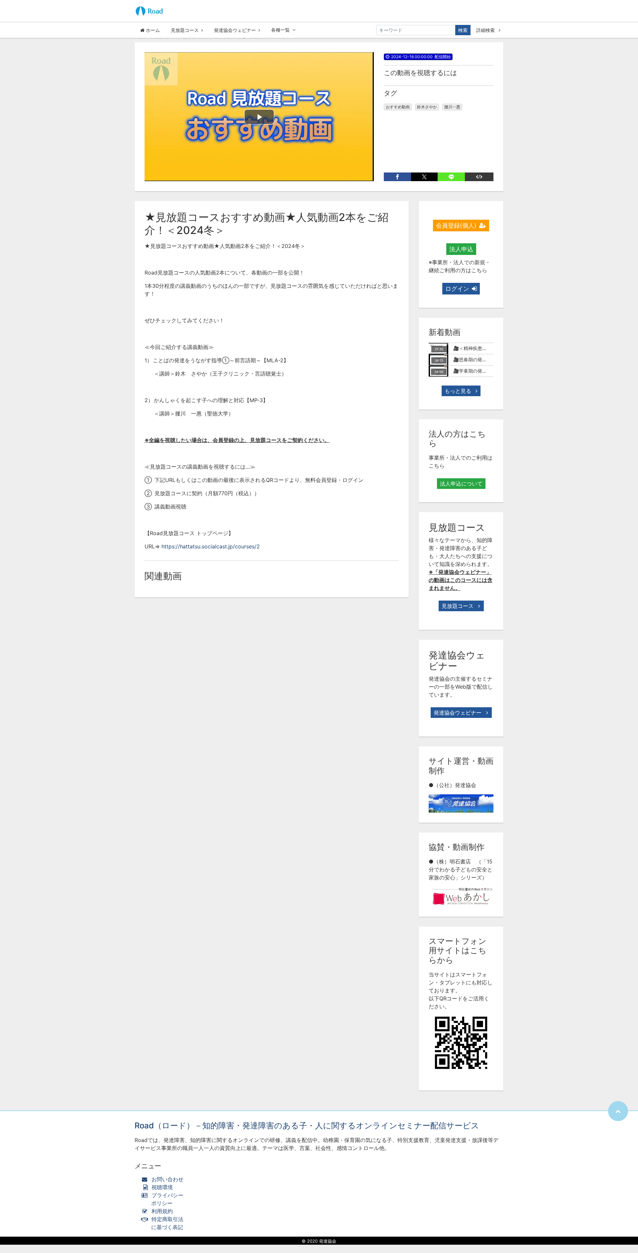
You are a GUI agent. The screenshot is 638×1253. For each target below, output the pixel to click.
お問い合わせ (167, 1179)
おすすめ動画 (398, 106)
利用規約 (162, 1211)
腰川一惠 (452, 106)
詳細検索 (486, 30)
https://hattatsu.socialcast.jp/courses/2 (210, 546)
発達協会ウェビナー (235, 30)
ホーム (152, 30)
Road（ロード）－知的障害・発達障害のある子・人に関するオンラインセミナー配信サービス (307, 1125)
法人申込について (461, 483)
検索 (463, 30)
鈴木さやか (427, 106)
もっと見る (459, 391)
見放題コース (185, 30)
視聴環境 (161, 1187)
